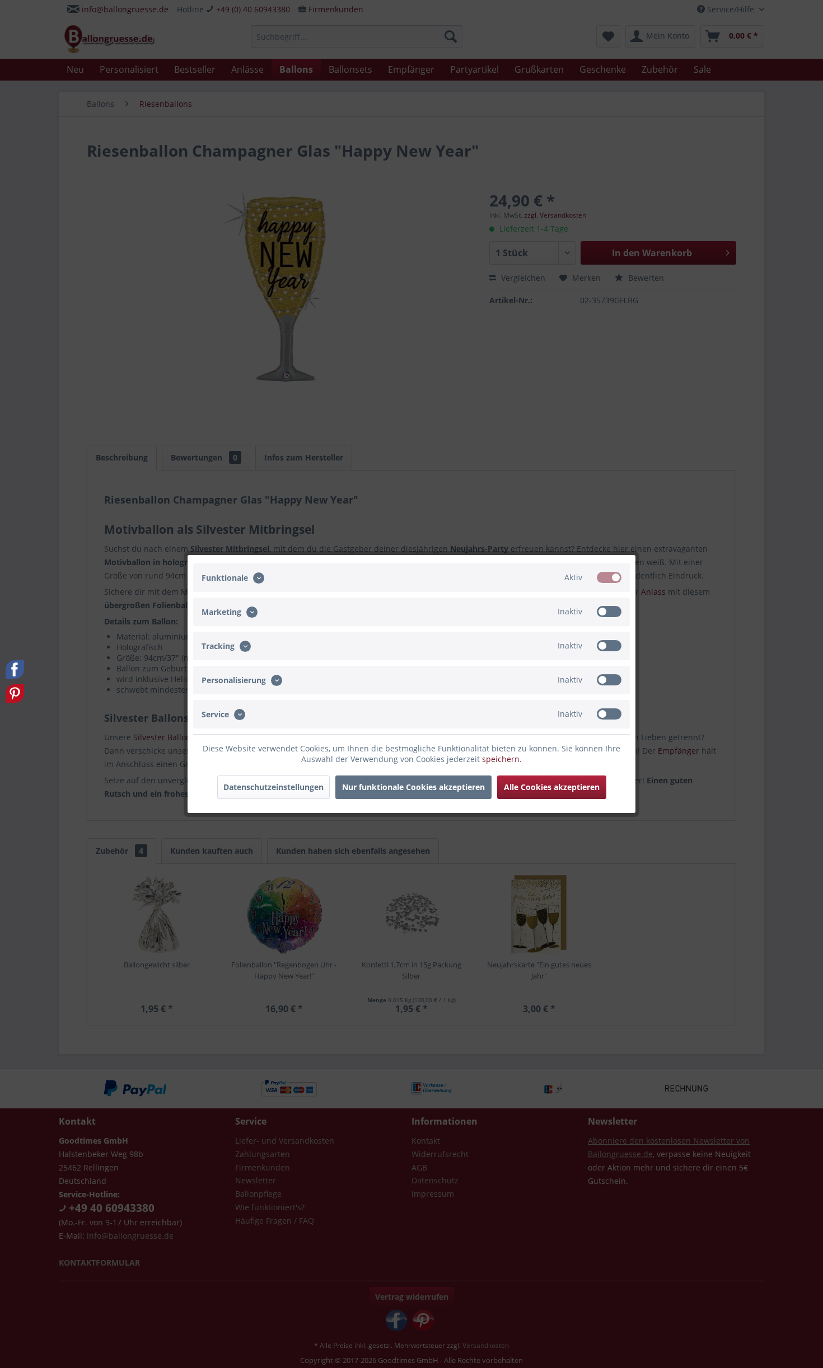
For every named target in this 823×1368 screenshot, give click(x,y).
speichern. (502, 759)
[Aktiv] (609, 577)
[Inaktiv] (609, 611)
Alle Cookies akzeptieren (552, 787)
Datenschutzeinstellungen (273, 787)
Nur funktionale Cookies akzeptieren (413, 787)
